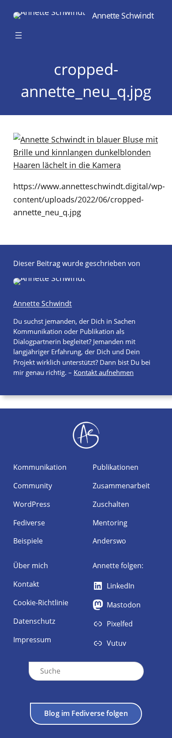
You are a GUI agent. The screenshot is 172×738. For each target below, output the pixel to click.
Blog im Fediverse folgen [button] (85, 713)
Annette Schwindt (122, 15)
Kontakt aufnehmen (104, 372)
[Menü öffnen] (18, 35)
